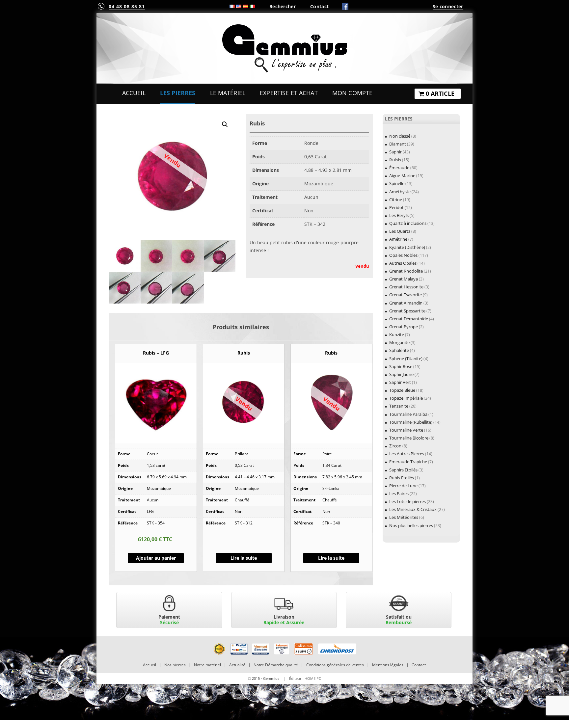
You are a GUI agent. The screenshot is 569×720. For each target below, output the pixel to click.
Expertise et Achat (289, 93)
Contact (319, 6)
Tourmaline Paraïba (408, 414)
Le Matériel (228, 93)
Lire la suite (243, 558)
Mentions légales (387, 665)
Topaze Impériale (406, 398)
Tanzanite (398, 406)
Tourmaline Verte (406, 430)
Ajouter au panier (156, 558)
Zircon (395, 446)
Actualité (237, 665)
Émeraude (399, 168)
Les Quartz (399, 231)
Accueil (134, 93)
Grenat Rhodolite (406, 271)
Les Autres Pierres (406, 454)
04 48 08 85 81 (127, 6)
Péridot (396, 207)
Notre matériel (207, 665)
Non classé (399, 136)
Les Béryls (399, 215)
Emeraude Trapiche (408, 462)
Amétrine (398, 239)
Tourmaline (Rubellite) (410, 422)
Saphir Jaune (401, 374)
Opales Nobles (403, 255)
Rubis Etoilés (401, 478)
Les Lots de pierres (407, 501)
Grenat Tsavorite (405, 295)
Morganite (399, 342)
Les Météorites (403, 517)
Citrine (395, 199)
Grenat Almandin (405, 303)
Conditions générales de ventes (335, 665)
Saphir (395, 152)
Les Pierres (178, 93)
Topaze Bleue (402, 390)
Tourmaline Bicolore (408, 438)
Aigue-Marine (402, 175)
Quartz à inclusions (407, 223)
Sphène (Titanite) (405, 358)
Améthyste (400, 192)
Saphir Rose (400, 366)
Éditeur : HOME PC (305, 678)
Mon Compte (352, 93)
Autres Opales (403, 263)
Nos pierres (175, 665)
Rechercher (282, 6)
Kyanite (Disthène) (407, 247)
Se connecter (448, 6)
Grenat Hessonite (406, 287)
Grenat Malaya (403, 279)
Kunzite (396, 334)
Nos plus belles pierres (411, 525)
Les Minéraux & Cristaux (413, 509)
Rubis (395, 160)
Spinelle (396, 183)
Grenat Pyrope (403, 327)
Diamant (397, 144)
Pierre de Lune (403, 486)
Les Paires (399, 493)
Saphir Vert (400, 382)
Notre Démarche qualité (276, 665)
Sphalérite (399, 350)
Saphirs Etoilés (403, 470)
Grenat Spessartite (407, 311)
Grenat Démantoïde (408, 319)
